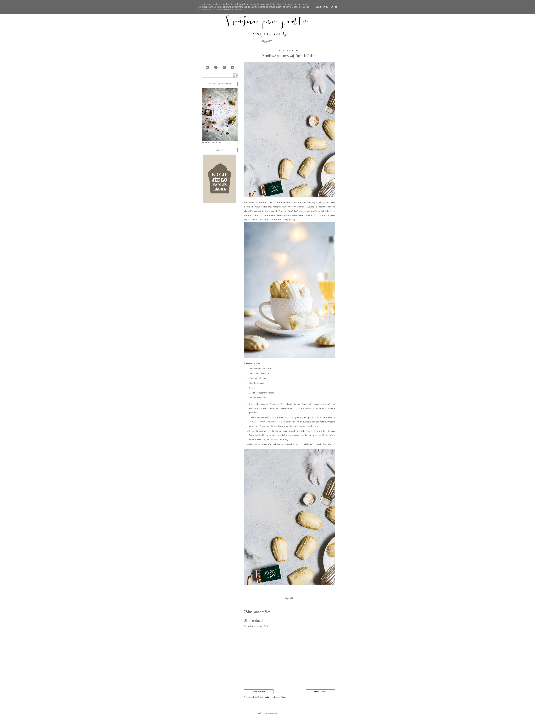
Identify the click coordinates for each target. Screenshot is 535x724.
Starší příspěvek (320, 691)
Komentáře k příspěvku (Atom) (274, 697)
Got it (334, 7)
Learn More (322, 7)
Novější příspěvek (258, 691)
